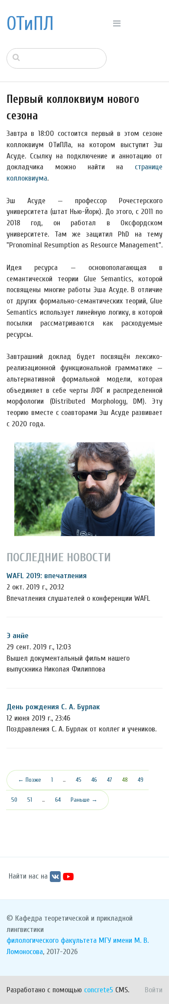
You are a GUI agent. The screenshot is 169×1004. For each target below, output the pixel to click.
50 (14, 799)
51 (29, 799)
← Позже (29, 779)
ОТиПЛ (30, 24)
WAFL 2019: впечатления (46, 575)
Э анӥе (17, 635)
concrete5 (98, 989)
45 (78, 779)
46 (94, 779)
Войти (153, 989)
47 (109, 779)
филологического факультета (51, 940)
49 (140, 779)
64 (58, 799)
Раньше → (84, 799)
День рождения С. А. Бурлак (53, 706)
